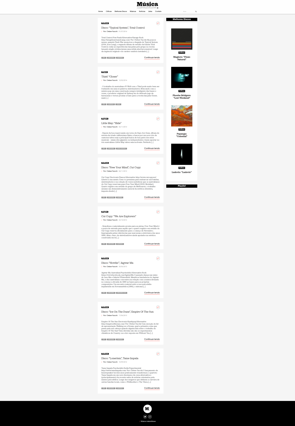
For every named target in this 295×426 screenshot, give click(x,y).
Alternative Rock (121, 292)
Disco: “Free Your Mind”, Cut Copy (121, 167)
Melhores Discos (121, 11)
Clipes (118, 104)
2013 (104, 148)
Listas (150, 11)
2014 (104, 57)
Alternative (111, 57)
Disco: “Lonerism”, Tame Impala (119, 358)
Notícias (142, 11)
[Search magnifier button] (196, 11)
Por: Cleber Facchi (110, 31)
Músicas (133, 11)
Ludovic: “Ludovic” (182, 172)
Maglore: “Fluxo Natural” (181, 58)
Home (100, 11)
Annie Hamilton (121, 148)
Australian (120, 57)
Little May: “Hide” (111, 123)
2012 (104, 388)
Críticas (109, 11)
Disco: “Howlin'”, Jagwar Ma (117, 262)
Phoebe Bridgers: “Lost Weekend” (182, 96)
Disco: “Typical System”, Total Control (123, 27)
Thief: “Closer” (109, 76)
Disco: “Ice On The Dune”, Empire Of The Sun (127, 311)
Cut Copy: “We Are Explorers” (118, 216)
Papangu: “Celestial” (181, 135)
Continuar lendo (152, 58)
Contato (158, 11)
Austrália (119, 197)
